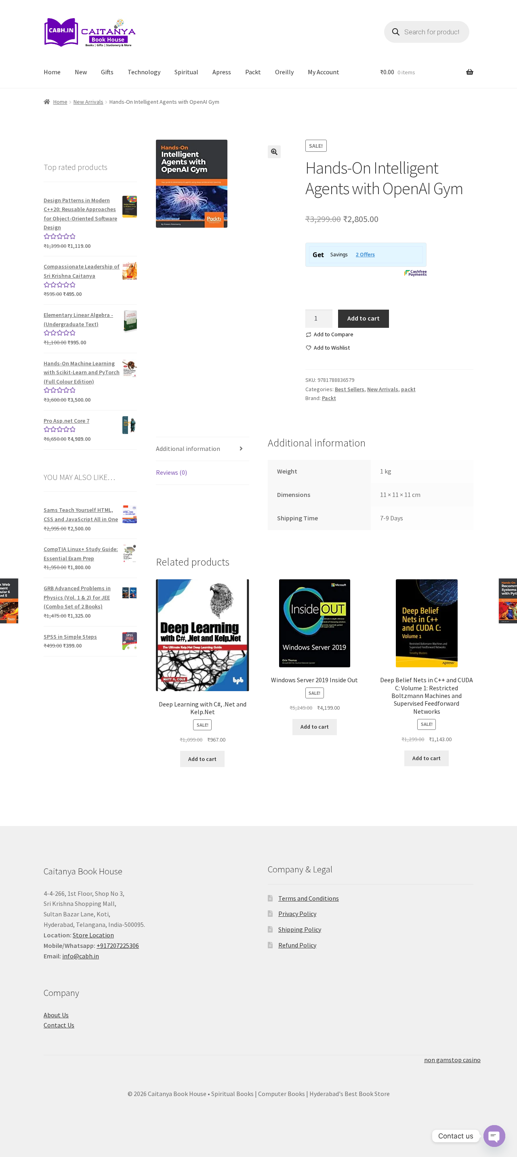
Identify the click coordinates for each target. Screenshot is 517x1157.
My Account (323, 72)
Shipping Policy (299, 929)
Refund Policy (297, 945)
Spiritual (186, 72)
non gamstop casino (452, 1060)
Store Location (93, 935)
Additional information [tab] (188, 448)
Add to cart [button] (202, 759)
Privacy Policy (297, 914)
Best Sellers (349, 389)
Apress (221, 72)
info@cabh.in (80, 956)
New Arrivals (88, 101)
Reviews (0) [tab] (171, 472)
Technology (144, 72)
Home (52, 72)
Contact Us (59, 1025)
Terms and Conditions (308, 898)
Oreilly (284, 72)
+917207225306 (118, 945)
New (81, 72)
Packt (253, 72)
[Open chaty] (494, 1136)
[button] (274, 151)
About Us (56, 1015)
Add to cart (363, 318)
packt (408, 389)
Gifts (107, 72)
